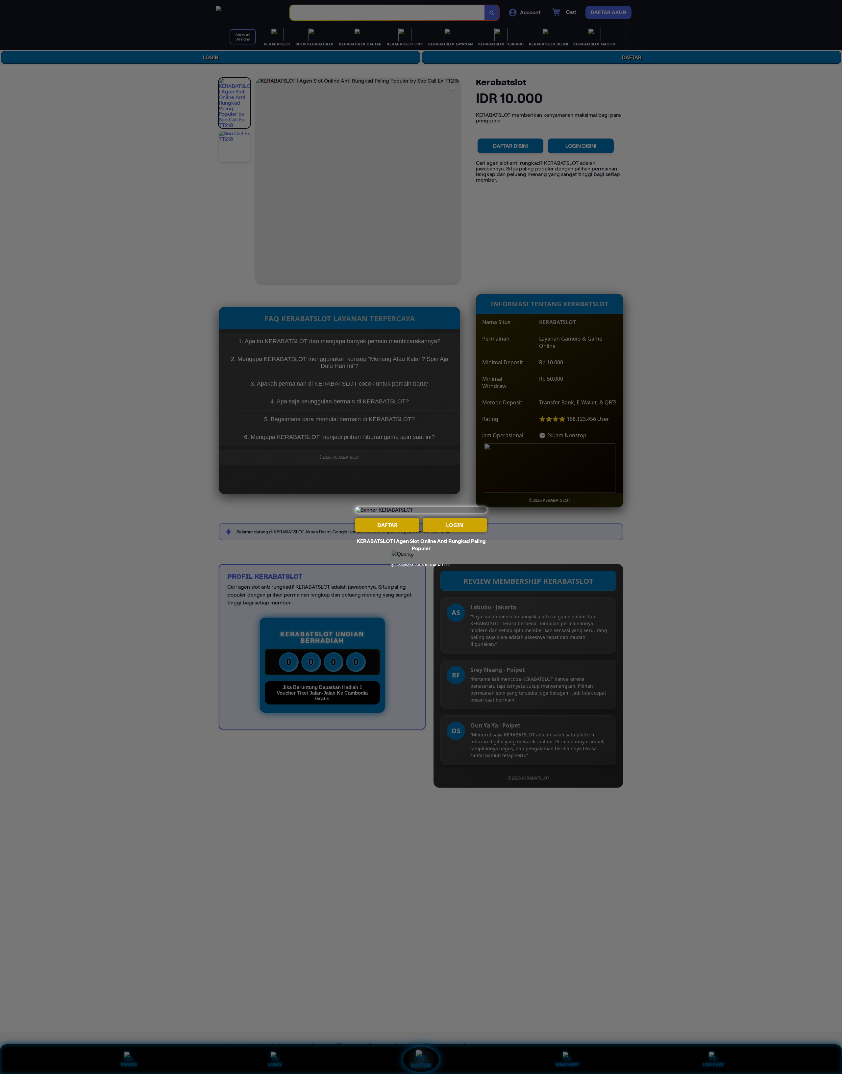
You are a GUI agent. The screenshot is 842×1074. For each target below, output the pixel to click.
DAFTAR (387, 525)
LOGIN (454, 525)
